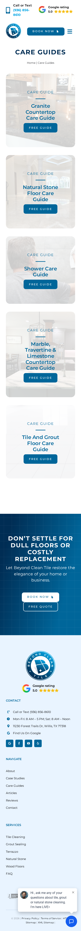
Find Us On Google (27, 733)
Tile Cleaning (15, 837)
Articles (11, 793)
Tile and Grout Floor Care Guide (40, 443)
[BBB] (13, 893)
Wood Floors (15, 866)
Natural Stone (16, 859)
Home (31, 63)
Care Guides (15, 786)
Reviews (12, 800)
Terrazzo (12, 851)
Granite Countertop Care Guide (40, 112)
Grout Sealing (16, 844)
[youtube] (28, 743)
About (10, 771)
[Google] (9, 743)
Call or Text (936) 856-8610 (32, 712)
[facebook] (19, 743)
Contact (11, 808)
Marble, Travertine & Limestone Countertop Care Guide (40, 356)
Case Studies (15, 778)
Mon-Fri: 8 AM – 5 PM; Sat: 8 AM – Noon (41, 719)
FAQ (9, 873)
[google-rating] (56, 7)
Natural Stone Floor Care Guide (40, 193)
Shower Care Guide (40, 272)
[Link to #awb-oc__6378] (69, 31)
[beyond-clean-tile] (13, 25)
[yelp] (38, 743)
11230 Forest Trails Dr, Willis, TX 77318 (39, 726)
